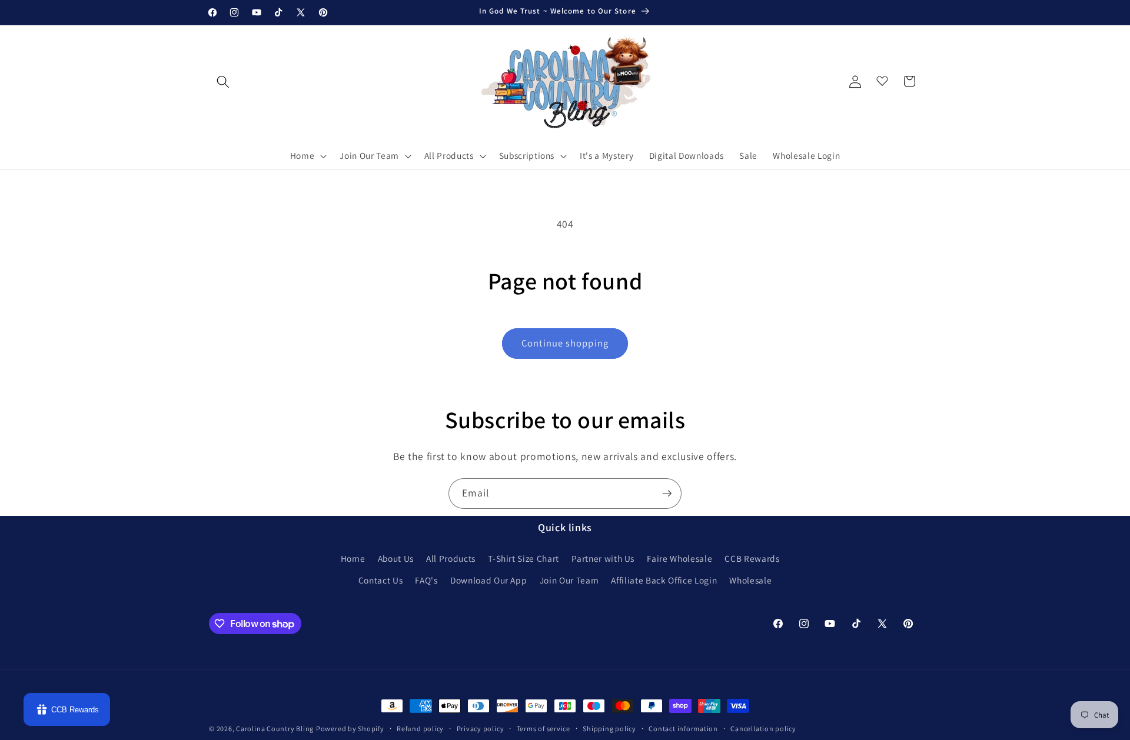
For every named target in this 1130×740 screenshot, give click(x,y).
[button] (307, 155)
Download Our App (488, 580)
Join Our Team (569, 580)
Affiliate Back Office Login (664, 580)
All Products (451, 558)
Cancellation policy (763, 728)
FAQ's (426, 580)
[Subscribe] (667, 493)
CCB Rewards (751, 558)
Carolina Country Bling (275, 728)
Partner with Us (602, 558)
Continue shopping (565, 342)
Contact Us (380, 580)
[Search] (223, 81)
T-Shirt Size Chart (523, 558)
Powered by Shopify (350, 728)
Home (353, 558)
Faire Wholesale (679, 558)
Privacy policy (480, 728)
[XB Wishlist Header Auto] (882, 78)
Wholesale (750, 580)
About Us (396, 558)
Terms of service (543, 728)
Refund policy (420, 728)
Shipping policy (609, 728)
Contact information (683, 728)
